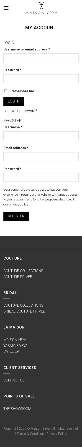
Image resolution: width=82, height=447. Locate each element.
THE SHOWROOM (17, 409)
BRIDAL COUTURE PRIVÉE (24, 311)
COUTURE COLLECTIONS (23, 271)
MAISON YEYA (14, 340)
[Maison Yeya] (41, 8)
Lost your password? (20, 111)
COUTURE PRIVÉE (17, 277)
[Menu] (6, 7)
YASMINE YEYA (15, 346)
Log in (14, 101)
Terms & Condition (30, 434)
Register (16, 216)
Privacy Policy (56, 434)
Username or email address (26, 49)
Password (12, 70)
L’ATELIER (11, 351)
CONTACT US (14, 380)
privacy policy (18, 204)
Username (12, 127)
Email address (15, 148)
